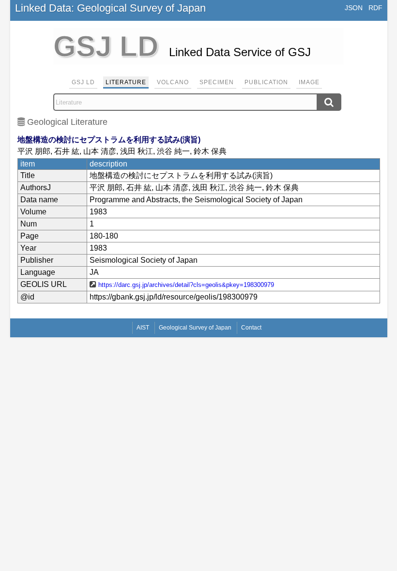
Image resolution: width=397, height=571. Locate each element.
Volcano (173, 82)
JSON (354, 8)
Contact (251, 327)
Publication (266, 82)
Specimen (216, 82)
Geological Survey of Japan (195, 327)
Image (309, 82)
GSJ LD (83, 82)
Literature (126, 82)
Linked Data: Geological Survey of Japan (110, 8)
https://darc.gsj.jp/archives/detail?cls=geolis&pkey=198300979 (186, 284)
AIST (143, 327)
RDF (375, 8)
